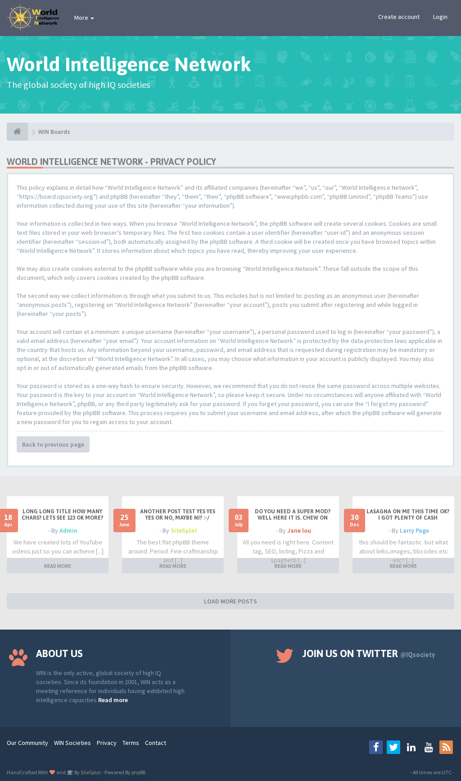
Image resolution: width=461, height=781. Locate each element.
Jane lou (299, 530)
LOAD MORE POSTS (230, 601)
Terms (130, 743)
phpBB (138, 772)
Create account (399, 17)
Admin (68, 530)
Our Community (27, 743)
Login (440, 17)
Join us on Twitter (369, 653)
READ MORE (57, 565)
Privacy (107, 743)
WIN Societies (72, 743)
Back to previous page (53, 444)
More (82, 18)
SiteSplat (184, 530)
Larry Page (414, 530)
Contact (155, 743)
